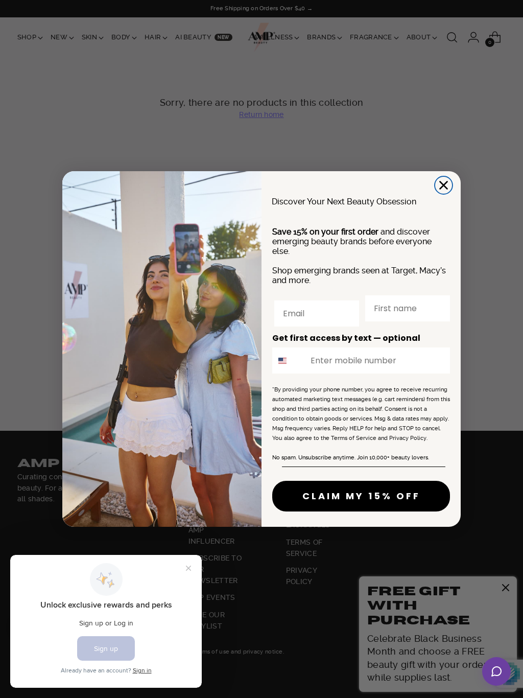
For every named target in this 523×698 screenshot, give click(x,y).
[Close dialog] (444, 185)
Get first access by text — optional (346, 338)
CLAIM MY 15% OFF (361, 496)
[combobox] (289, 360)
